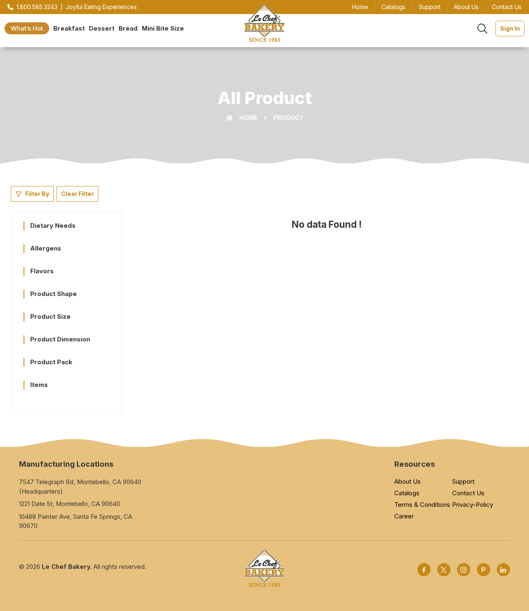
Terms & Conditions (422, 504)
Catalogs (406, 493)
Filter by (37, 193)
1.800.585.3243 (37, 6)
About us (466, 6)
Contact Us (468, 493)
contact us (507, 6)
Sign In (510, 28)
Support (430, 6)
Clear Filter (77, 193)
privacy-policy (472, 504)
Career (404, 516)
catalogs (393, 6)
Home (360, 6)
